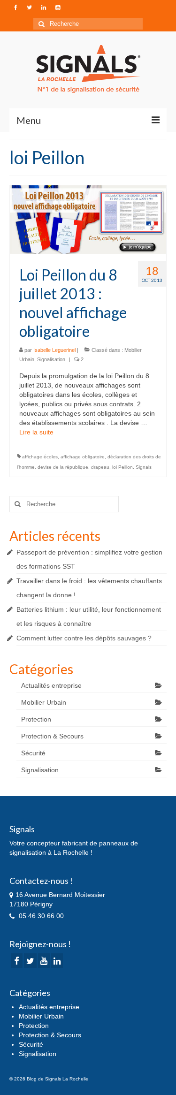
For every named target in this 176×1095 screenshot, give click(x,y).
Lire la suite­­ (36, 432)
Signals (144, 467)
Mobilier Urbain (43, 702)
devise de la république (63, 467)
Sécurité (33, 753)
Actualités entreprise (51, 685)
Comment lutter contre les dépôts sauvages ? (84, 638)
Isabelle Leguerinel (54, 350)
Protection (36, 719)
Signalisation (51, 359)
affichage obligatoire (83, 456)
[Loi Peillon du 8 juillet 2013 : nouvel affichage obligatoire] (88, 219)
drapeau (100, 467)
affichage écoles (40, 456)
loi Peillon (122, 467)
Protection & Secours (52, 736)
